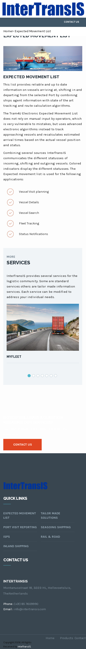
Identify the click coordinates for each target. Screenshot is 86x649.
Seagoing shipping (56, 527)
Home (7, 31)
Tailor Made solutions (50, 515)
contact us (22, 444)
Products (65, 641)
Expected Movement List (33, 31)
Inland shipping (16, 546)
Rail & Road (50, 537)
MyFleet (14, 356)
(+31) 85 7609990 (26, 604)
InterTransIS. (24, 646)
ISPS (6, 537)
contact (80, 641)
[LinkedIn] (49, 22)
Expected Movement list (31, 77)
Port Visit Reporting (20, 527)
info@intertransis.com (30, 609)
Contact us (71, 22)
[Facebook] (40, 22)
